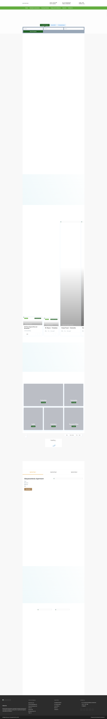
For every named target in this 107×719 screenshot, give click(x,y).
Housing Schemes (45, 8)
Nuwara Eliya (73, 424)
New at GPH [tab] (53, 25)
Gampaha (73, 400)
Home (26, 8)
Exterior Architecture (32, 706)
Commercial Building (32, 704)
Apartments (30, 702)
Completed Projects (57, 702)
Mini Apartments (31, 711)
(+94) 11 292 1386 (85, 704)
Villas (29, 712)
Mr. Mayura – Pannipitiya (51, 328)
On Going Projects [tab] (61, 25)
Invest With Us (56, 706)
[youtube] (87, 709)
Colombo (43, 400)
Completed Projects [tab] (44, 25)
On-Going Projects (57, 704)
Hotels (29, 707)
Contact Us (70, 8)
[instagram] (90, 709)
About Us (64, 8)
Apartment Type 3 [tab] (74, 472)
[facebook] (81, 709)
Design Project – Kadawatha (68, 328)
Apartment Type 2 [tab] (53, 472)
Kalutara (53, 424)
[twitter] (84, 709)
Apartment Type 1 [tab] (33, 472)
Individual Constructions (35, 8)
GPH (27, 334)
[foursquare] (93, 709)
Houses (29, 709)
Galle (33, 424)
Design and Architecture (56, 8)
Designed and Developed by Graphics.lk (97, 717)
